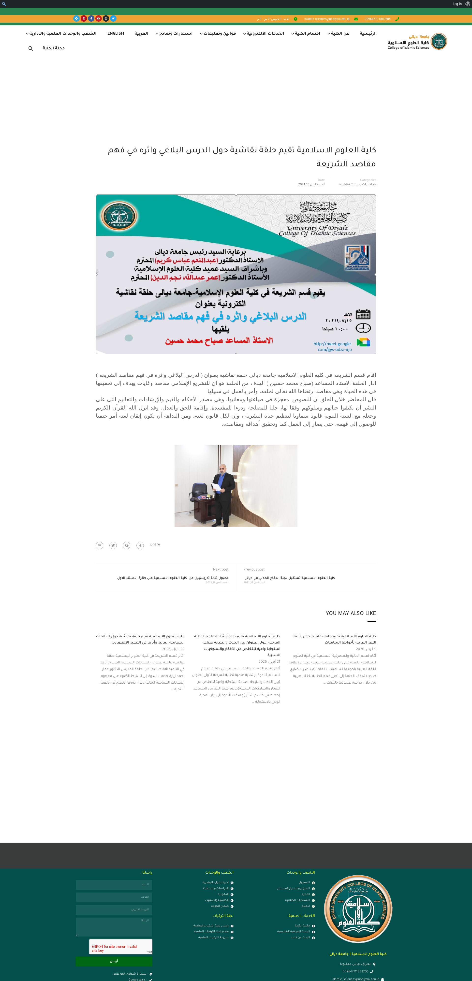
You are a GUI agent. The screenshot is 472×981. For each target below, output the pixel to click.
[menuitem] (467, 4)
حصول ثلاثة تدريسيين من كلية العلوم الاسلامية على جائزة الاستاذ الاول (172, 578)
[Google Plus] (126, 545)
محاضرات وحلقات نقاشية (357, 185)
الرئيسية (368, 34)
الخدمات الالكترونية (265, 34)
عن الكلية (340, 34)
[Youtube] (98, 18)
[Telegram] (76, 18)
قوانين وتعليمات (220, 34)
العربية (141, 34)
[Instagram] (106, 18)
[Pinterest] (84, 18)
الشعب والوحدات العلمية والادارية (63, 34)
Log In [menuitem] (457, 4)
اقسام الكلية (307, 34)
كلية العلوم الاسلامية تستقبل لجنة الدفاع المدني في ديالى (289, 578)
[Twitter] (113, 18)
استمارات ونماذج (176, 34)
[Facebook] (140, 545)
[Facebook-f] (91, 18)
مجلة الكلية (54, 48)
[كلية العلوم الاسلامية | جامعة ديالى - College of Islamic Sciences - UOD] (416, 41)
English (115, 34)
